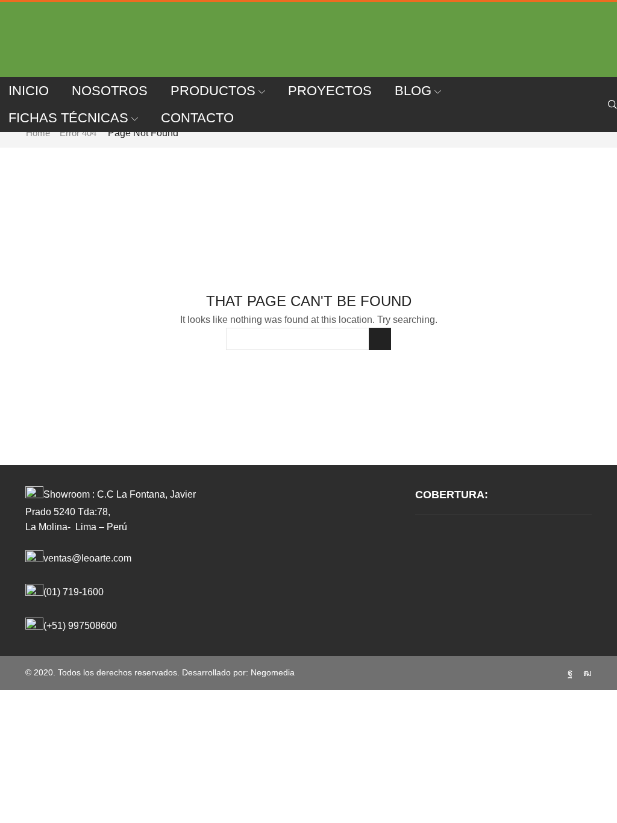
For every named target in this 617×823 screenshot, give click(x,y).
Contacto (197, 117)
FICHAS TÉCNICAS (68, 117)
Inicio (28, 90)
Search (380, 339)
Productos (213, 90)
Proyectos (330, 90)
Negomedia (273, 672)
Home (38, 133)
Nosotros (110, 90)
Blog (413, 90)
